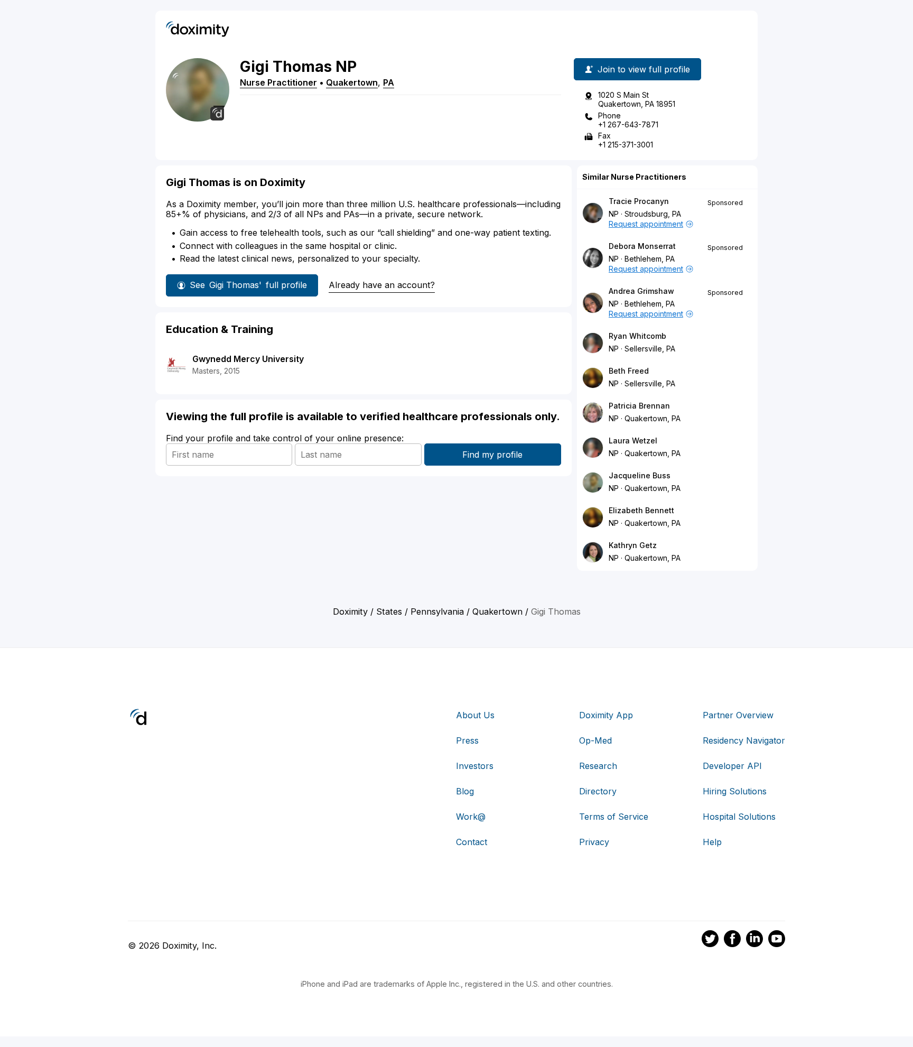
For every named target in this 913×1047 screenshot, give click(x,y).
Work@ (471, 816)
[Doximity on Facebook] (732, 940)
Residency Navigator (744, 740)
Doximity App (606, 715)
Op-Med (595, 740)
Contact (471, 842)
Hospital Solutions (739, 816)
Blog (465, 791)
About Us (475, 715)
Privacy (594, 842)
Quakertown (352, 82)
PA (388, 82)
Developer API (732, 766)
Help (712, 842)
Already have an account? (382, 285)
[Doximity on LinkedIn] (754, 940)
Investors (474, 766)
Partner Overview (738, 715)
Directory (598, 791)
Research (598, 766)
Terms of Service (613, 816)
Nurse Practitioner (278, 82)
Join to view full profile (644, 69)
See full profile (248, 285)
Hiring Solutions (735, 791)
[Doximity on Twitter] (710, 940)
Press (467, 740)
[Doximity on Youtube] (776, 940)
